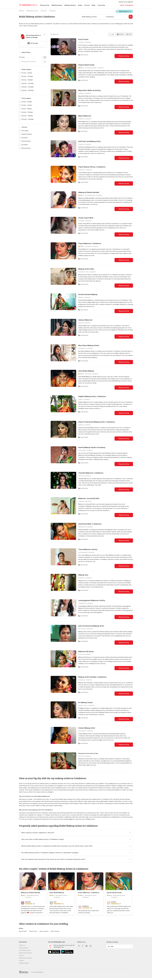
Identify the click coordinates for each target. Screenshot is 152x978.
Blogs (93, 5)
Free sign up (129, 5)
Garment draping (26, 134)
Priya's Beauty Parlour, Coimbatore (91, 167)
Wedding (21, 10)
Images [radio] (121, 34)
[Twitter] (82, 946)
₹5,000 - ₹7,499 (26, 105)
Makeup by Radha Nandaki (88, 192)
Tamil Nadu (43, 10)
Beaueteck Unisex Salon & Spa (88, 753)
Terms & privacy (23, 948)
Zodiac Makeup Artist (86, 728)
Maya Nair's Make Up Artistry (89, 90)
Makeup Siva (83, 575)
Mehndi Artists (23, 931)
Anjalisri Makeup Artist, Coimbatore (92, 396)
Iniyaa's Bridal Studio (86, 65)
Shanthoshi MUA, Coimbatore (90, 524)
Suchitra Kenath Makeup (87, 294)
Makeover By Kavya (86, 651)
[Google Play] (67, 953)
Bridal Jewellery (44, 931)
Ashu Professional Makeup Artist (91, 626)
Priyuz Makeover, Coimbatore (89, 243)
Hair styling (24, 131)
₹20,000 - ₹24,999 (27, 83)
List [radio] (113, 34)
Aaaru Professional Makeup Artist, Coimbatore (96, 422)
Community (101, 5)
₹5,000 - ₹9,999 (26, 73)
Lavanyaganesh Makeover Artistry (91, 600)
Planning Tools (44, 5)
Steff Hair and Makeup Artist (89, 141)
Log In (122, 5)
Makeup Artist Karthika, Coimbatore (92, 677)
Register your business (25, 953)
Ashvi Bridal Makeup (86, 371)
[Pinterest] (86, 946)
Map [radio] (130, 34)
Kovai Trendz (83, 39)
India (112, 946)
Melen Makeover (84, 116)
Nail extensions (26, 148)
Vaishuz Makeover (85, 320)
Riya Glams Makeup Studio (88, 345)
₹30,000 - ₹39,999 (27, 90)
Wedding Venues (57, 5)
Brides (80, 5)
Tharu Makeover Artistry (87, 549)
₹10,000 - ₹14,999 (27, 76)
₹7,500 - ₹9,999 (26, 109)
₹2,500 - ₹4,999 (26, 102)
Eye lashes (24, 145)
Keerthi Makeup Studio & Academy (91, 447)
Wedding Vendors (70, 5)
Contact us (22, 945)
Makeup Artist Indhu (86, 269)
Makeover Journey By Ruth (88, 498)
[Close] (44, 34)
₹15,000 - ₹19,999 (27, 80)
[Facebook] (78, 946)
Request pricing (124, 56)
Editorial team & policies (25, 958)
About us (21, 955)
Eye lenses (24, 138)
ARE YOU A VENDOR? (126, 2)
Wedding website (24, 963)
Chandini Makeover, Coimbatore (90, 473)
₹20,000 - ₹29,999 (27, 119)
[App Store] (54, 953)
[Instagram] (90, 946)
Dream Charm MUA (85, 218)
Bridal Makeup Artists (32, 10)
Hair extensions (26, 141)
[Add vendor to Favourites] (73, 40)
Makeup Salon (33, 931)
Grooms (87, 5)
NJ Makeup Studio (85, 702)
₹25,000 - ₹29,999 (27, 87)
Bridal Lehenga (55, 931)
